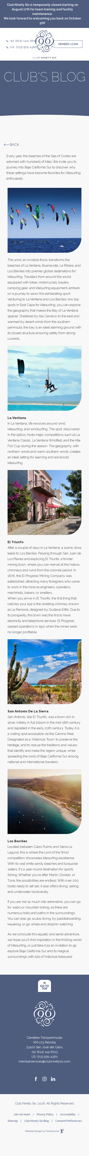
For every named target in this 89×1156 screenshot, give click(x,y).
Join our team (22, 1114)
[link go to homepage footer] (44, 1013)
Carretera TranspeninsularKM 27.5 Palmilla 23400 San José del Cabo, (44, 1042)
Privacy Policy (45, 1114)
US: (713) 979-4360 (23, 47)
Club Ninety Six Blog (36, 1120)
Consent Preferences (68, 1120)
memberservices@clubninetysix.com (44, 1061)
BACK (14, 145)
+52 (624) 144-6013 (23, 41)
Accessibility (68, 1114)
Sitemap (13, 1120)
